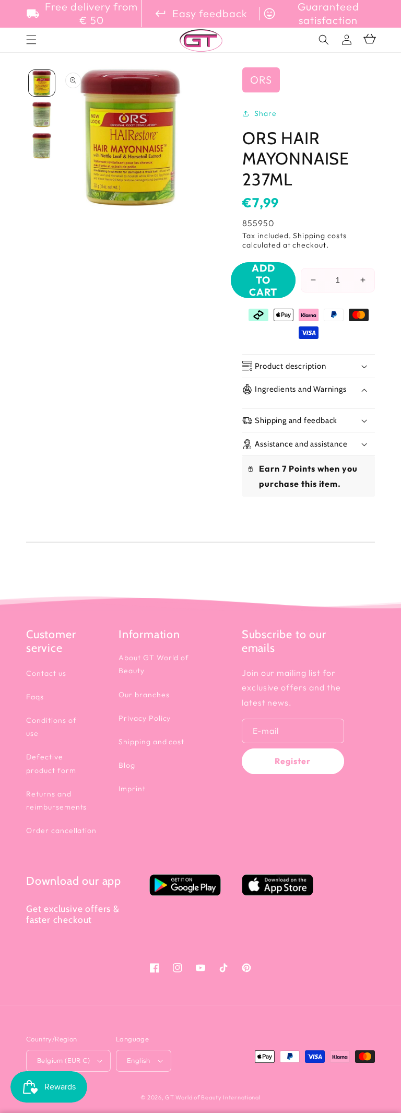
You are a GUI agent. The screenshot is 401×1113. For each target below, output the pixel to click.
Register (293, 761)
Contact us (46, 673)
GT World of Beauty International (212, 1097)
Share (265, 113)
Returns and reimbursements (56, 800)
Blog (127, 765)
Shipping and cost (151, 741)
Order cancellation (61, 830)
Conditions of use (51, 727)
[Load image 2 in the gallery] (42, 114)
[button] (323, 39)
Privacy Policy (145, 718)
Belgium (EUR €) (63, 1060)
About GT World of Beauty (154, 664)
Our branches (144, 694)
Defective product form (51, 763)
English (138, 1060)
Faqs (35, 696)
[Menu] (31, 39)
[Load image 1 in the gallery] (42, 83)
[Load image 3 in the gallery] (42, 146)
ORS (261, 79)
